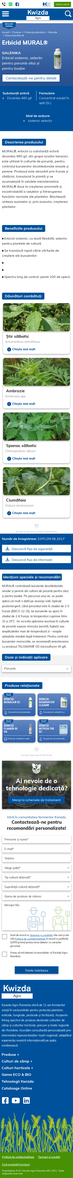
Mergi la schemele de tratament (36, 800)
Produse (16, 32)
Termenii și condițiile (41, 935)
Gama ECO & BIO (16, 1074)
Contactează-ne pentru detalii (31, 78)
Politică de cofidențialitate (18, 1157)
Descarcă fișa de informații (32, 560)
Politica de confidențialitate (30, 938)
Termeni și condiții (49, 1157)
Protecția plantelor (35, 32)
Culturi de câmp (15, 1061)
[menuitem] (44, 4)
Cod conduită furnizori (16, 1164)
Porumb (10, 668)
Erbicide (52, 32)
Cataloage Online (17, 1088)
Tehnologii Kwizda (18, 1081)
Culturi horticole (16, 1067)
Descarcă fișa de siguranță (32, 549)
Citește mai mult (23, 349)
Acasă (5, 32)
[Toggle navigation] (5, 14)
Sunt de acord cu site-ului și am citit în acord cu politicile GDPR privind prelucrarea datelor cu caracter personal (39, 941)
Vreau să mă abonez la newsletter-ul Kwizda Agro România (39, 954)
